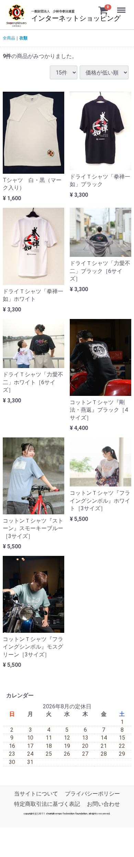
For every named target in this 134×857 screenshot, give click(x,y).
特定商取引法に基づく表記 (47, 804)
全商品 (9, 38)
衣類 (23, 38)
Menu (122, 6)
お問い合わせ (103, 804)
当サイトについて (36, 793)
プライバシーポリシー (92, 793)
